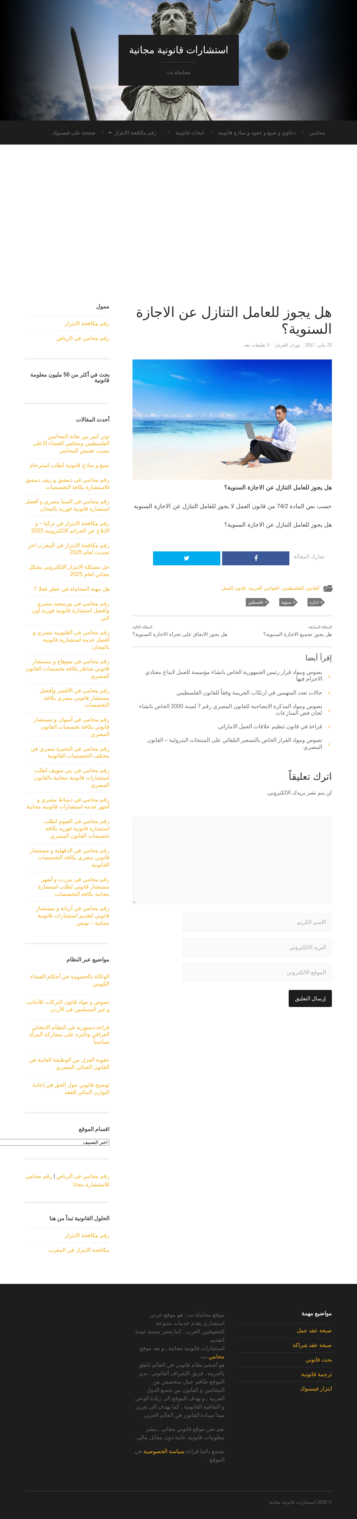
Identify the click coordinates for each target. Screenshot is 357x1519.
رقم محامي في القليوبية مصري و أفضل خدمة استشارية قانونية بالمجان (71, 639)
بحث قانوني (318, 1360)
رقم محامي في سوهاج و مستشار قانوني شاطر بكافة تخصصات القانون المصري (67, 668)
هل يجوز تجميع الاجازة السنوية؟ (297, 631)
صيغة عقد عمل (314, 1330)
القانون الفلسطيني (300, 588)
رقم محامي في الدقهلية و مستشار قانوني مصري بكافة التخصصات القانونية (69, 857)
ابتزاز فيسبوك (316, 1389)
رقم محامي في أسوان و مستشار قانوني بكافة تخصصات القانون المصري (71, 726)
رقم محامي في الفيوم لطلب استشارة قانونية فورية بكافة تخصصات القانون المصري (76, 828)
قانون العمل (233, 588)
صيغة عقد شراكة (312, 1345)
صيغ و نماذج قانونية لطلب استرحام (69, 465)
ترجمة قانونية (316, 1374)
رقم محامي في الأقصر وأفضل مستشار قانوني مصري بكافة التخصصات (74, 698)
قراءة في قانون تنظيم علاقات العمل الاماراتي (270, 726)
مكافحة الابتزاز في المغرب (78, 1250)
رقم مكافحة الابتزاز (135, 132)
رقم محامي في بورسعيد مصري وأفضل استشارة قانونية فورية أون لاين (70, 610)
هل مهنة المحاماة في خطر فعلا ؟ (71, 589)
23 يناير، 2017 (318, 345)
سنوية (286, 602)
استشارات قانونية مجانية (178, 50)
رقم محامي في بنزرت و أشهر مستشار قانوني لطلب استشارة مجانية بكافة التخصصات (73, 886)
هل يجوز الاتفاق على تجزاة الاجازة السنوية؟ (179, 631)
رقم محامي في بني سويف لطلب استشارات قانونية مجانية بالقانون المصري (71, 777)
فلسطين (255, 602)
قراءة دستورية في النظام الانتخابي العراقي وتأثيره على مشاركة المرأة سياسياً (69, 1034)
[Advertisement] (178, 228)
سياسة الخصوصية (163, 1451)
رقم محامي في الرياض (82, 338)
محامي (317, 132)
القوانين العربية (264, 588)
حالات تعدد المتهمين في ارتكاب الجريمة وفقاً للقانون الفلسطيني (249, 693)
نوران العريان (287, 345)
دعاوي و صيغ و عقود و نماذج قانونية (257, 132)
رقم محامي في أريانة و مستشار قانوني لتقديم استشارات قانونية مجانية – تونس (72, 915)
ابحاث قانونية (189, 132)
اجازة (314, 602)
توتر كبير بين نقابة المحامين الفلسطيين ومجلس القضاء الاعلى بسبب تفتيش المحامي (71, 443)
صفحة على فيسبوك (74, 132)
